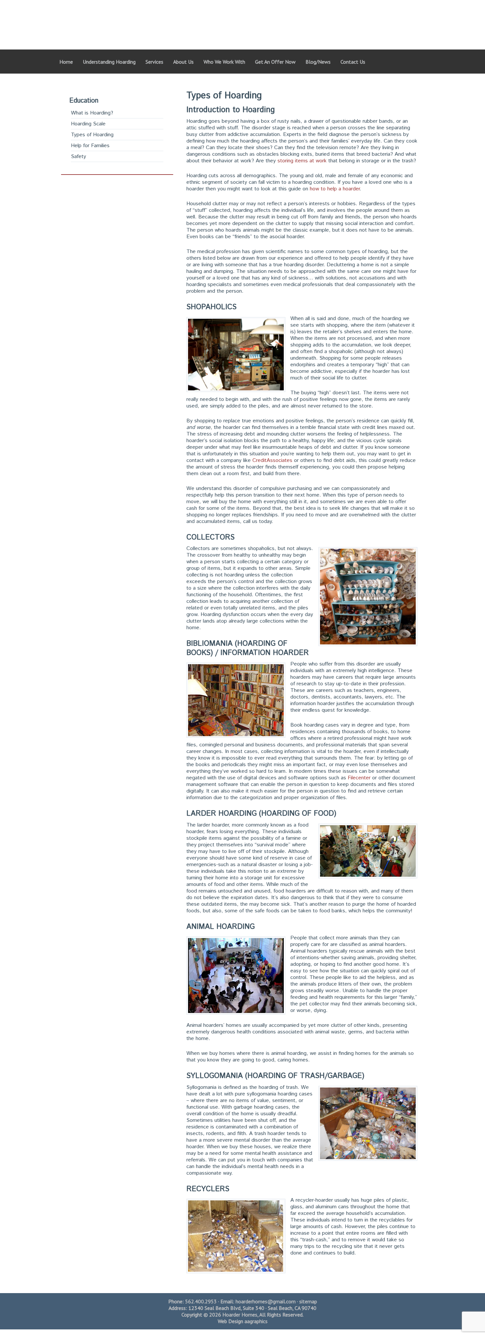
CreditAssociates (272, 460)
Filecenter (359, 778)
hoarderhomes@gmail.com (266, 1301)
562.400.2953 (201, 1301)
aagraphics (256, 1321)
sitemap (308, 1301)
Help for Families (90, 145)
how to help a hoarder (335, 189)
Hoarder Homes (197, 18)
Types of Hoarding (92, 135)
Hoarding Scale (88, 124)
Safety (78, 156)
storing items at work (302, 161)
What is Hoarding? (92, 113)
